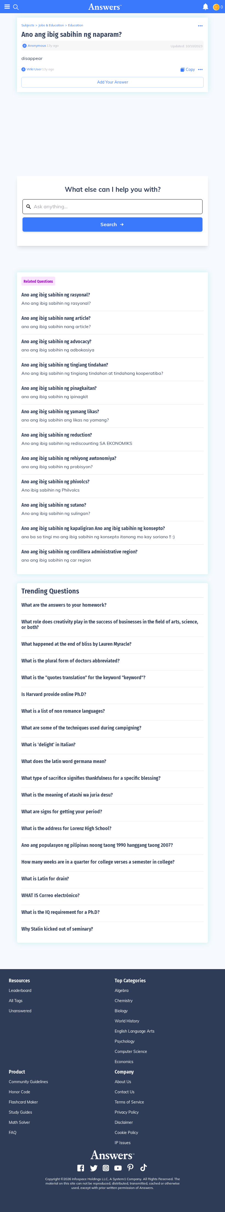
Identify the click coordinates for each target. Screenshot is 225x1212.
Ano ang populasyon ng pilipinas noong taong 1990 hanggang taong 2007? (97, 845)
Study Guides (20, 1112)
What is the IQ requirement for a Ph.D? (60, 912)
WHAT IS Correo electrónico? (50, 895)
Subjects (27, 25)
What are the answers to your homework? (63, 605)
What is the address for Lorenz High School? (66, 828)
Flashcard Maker (23, 1102)
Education (75, 25)
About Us (123, 1081)
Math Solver (19, 1122)
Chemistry (124, 1000)
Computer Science (131, 1051)
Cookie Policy (126, 1132)
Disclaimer (124, 1122)
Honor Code (19, 1091)
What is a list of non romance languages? (63, 711)
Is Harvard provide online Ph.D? (53, 694)
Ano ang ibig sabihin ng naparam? (71, 34)
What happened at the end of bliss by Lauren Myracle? (76, 644)
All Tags (15, 1000)
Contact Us (124, 1091)
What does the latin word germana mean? (63, 761)
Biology (121, 1010)
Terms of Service (129, 1102)
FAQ (12, 1132)
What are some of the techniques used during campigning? (81, 728)
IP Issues (123, 1142)
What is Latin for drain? (45, 879)
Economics (124, 1061)
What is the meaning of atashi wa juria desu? (67, 795)
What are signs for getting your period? (61, 812)
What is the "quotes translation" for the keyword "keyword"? (83, 678)
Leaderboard (20, 990)
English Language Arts (134, 1031)
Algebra (121, 990)
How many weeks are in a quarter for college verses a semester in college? (98, 862)
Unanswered (20, 1010)
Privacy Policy (127, 1112)
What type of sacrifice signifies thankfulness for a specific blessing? (91, 778)
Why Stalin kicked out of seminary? (57, 929)
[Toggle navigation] (7, 6)
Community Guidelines (28, 1081)
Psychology (124, 1041)
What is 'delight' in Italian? (48, 745)
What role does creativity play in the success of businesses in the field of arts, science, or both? (109, 624)
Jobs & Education (51, 25)
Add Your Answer (112, 82)
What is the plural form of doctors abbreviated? (70, 661)
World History (127, 1021)
